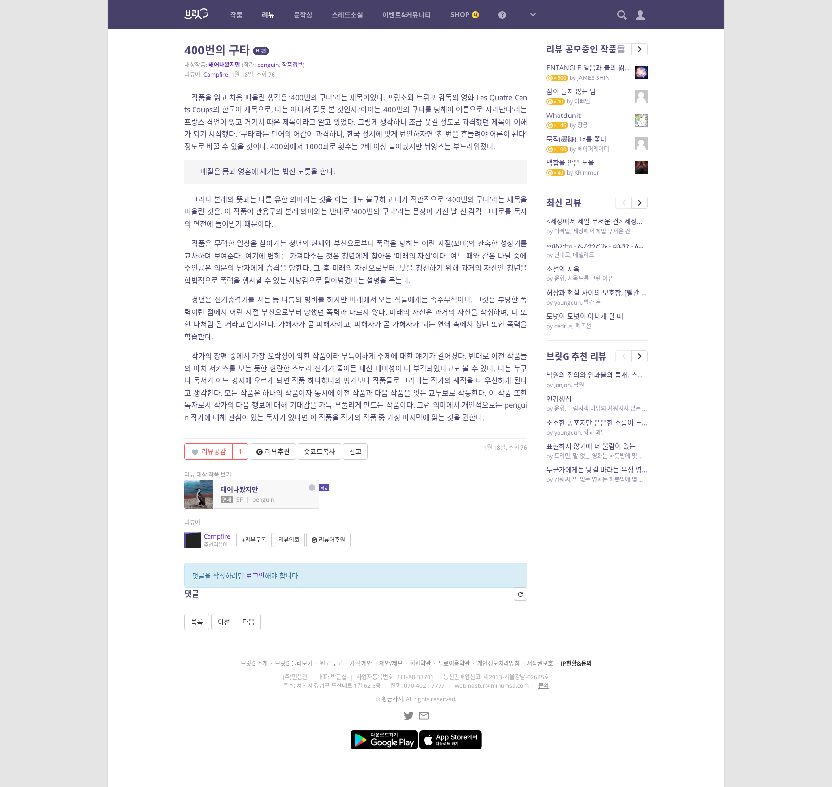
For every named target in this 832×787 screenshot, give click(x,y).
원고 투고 (331, 663)
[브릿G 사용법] (502, 14)
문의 (543, 686)
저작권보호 (540, 663)
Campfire (215, 74)
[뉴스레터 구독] (424, 716)
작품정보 (292, 65)
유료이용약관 (454, 663)
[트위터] (409, 716)
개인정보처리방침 (498, 663)
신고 (355, 451)
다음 (248, 621)
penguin (268, 65)
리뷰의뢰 (288, 540)
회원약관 (420, 663)
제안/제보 (391, 663)
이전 (224, 621)
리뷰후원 (276, 451)
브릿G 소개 (254, 663)
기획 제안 (361, 663)
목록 (197, 621)
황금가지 (392, 699)
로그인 (255, 575)
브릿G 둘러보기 (293, 663)
